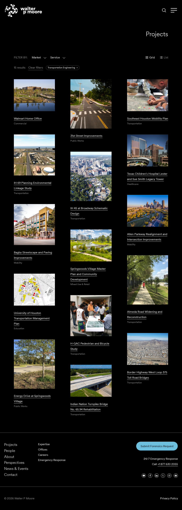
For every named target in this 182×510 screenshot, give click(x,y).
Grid (152, 57)
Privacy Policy (169, 498)
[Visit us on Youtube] (144, 475)
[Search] (164, 10)
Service (55, 57)
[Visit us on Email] (176, 475)
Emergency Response (52, 460)
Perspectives (14, 462)
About (9, 456)
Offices (42, 449)
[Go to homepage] (23, 10)
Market (36, 57)
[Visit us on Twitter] (163, 475)
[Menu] (174, 10)
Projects (10, 444)
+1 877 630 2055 (168, 464)
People (9, 450)
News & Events (16, 468)
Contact (10, 474)
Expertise (44, 444)
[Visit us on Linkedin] (156, 475)
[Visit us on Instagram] (169, 475)
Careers (43, 455)
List (166, 57)
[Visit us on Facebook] (150, 475)
